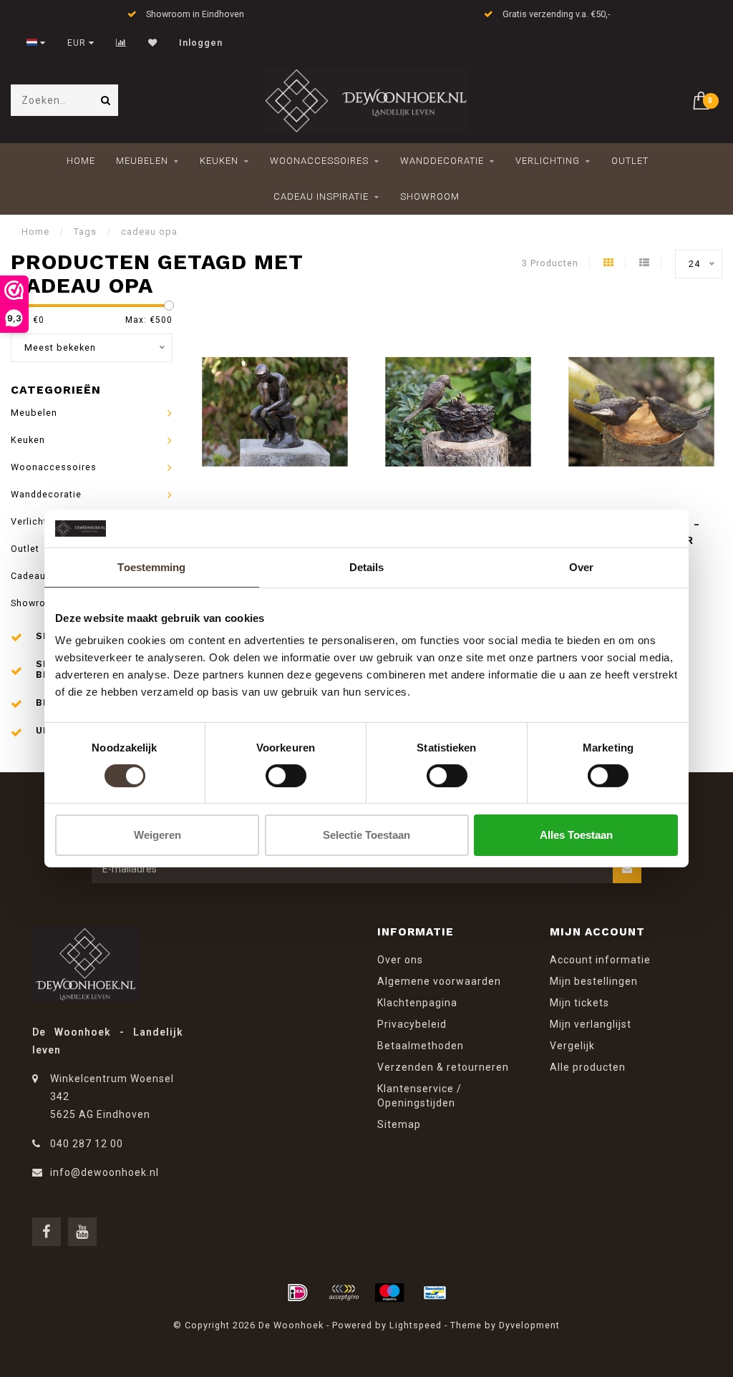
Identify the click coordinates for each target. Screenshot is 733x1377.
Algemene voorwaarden (439, 981)
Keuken (219, 160)
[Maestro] (389, 1292)
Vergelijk (572, 1045)
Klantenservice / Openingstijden (419, 1096)
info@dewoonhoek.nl (104, 1172)
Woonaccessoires (319, 160)
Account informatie (600, 959)
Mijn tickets (579, 1002)
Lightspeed (415, 1325)
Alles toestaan (576, 835)
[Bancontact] (435, 1292)
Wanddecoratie (442, 160)
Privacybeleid (412, 1024)
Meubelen (142, 160)
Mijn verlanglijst (590, 1024)
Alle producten (588, 1067)
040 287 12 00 (86, 1143)
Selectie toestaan (366, 835)
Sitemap (399, 1124)
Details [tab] (366, 566)
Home (81, 160)
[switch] (286, 775)
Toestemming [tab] (151, 566)
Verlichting (547, 160)
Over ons (400, 959)
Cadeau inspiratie (321, 196)
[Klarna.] (343, 1292)
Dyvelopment (529, 1325)
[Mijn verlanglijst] (152, 43)
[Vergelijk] (121, 43)
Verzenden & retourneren (443, 1067)
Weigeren (157, 835)
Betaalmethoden (420, 1045)
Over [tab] (581, 566)
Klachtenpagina (417, 1002)
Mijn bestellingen (594, 981)
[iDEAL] (298, 1292)
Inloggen (201, 43)
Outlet (630, 160)
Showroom (430, 196)
